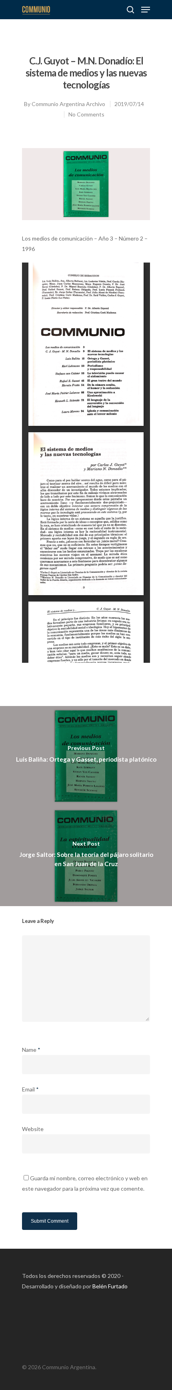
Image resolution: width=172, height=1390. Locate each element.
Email (30, 1089)
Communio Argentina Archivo (68, 103)
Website (33, 1128)
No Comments (86, 114)
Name (31, 1049)
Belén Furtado (110, 1286)
